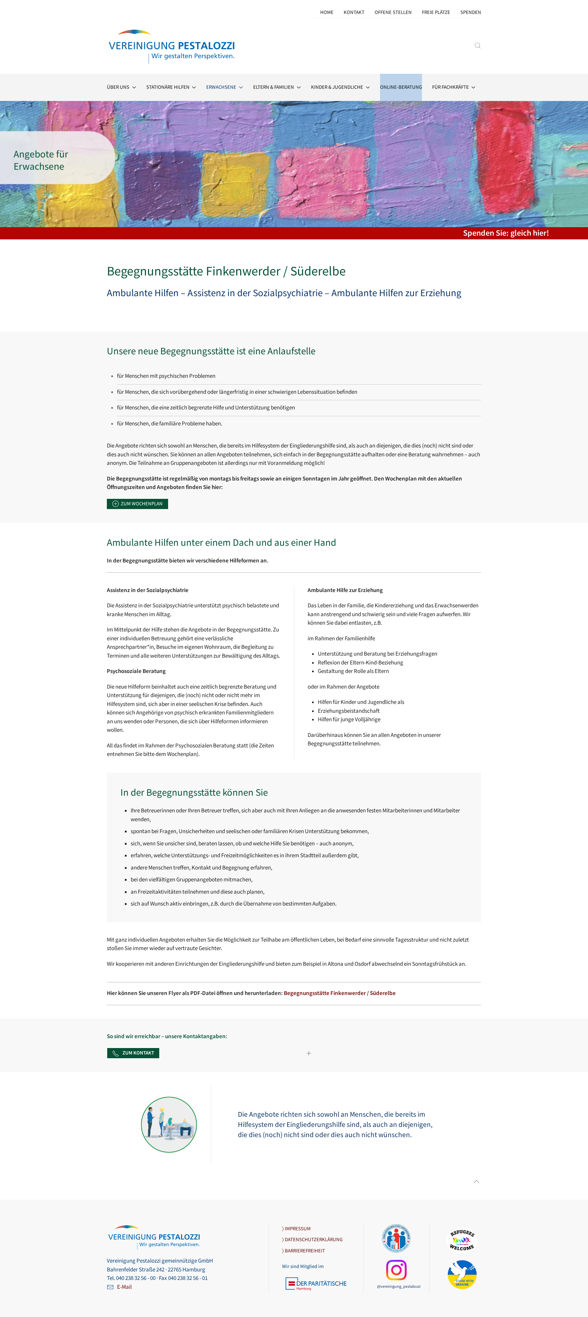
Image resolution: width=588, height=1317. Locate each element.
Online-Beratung (401, 87)
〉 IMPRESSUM (296, 1229)
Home (326, 12)
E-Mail (124, 1287)
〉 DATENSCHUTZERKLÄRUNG (312, 1239)
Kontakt (354, 12)
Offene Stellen (393, 12)
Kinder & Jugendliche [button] (337, 87)
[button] (477, 45)
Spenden (470, 12)
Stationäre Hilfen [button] (168, 87)
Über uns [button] (118, 87)
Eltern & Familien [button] (273, 87)
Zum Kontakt (138, 1053)
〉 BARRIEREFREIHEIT (303, 1251)
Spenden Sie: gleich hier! (506, 233)
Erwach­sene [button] (221, 87)
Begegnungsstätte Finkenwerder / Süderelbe (340, 993)
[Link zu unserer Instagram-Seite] (396, 1269)
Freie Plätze (436, 12)
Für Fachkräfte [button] (450, 87)
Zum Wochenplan (142, 504)
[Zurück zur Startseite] (172, 45)
